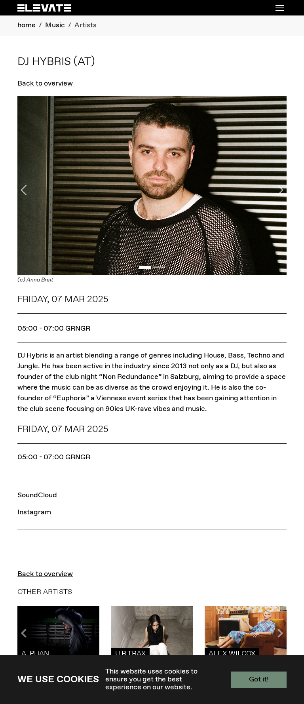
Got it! (259, 679)
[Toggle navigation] (280, 8)
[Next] (266, 190)
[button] (279, 633)
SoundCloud (37, 495)
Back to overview (45, 83)
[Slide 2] (159, 267)
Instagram (34, 512)
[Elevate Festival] (44, 7)
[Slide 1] (145, 267)
